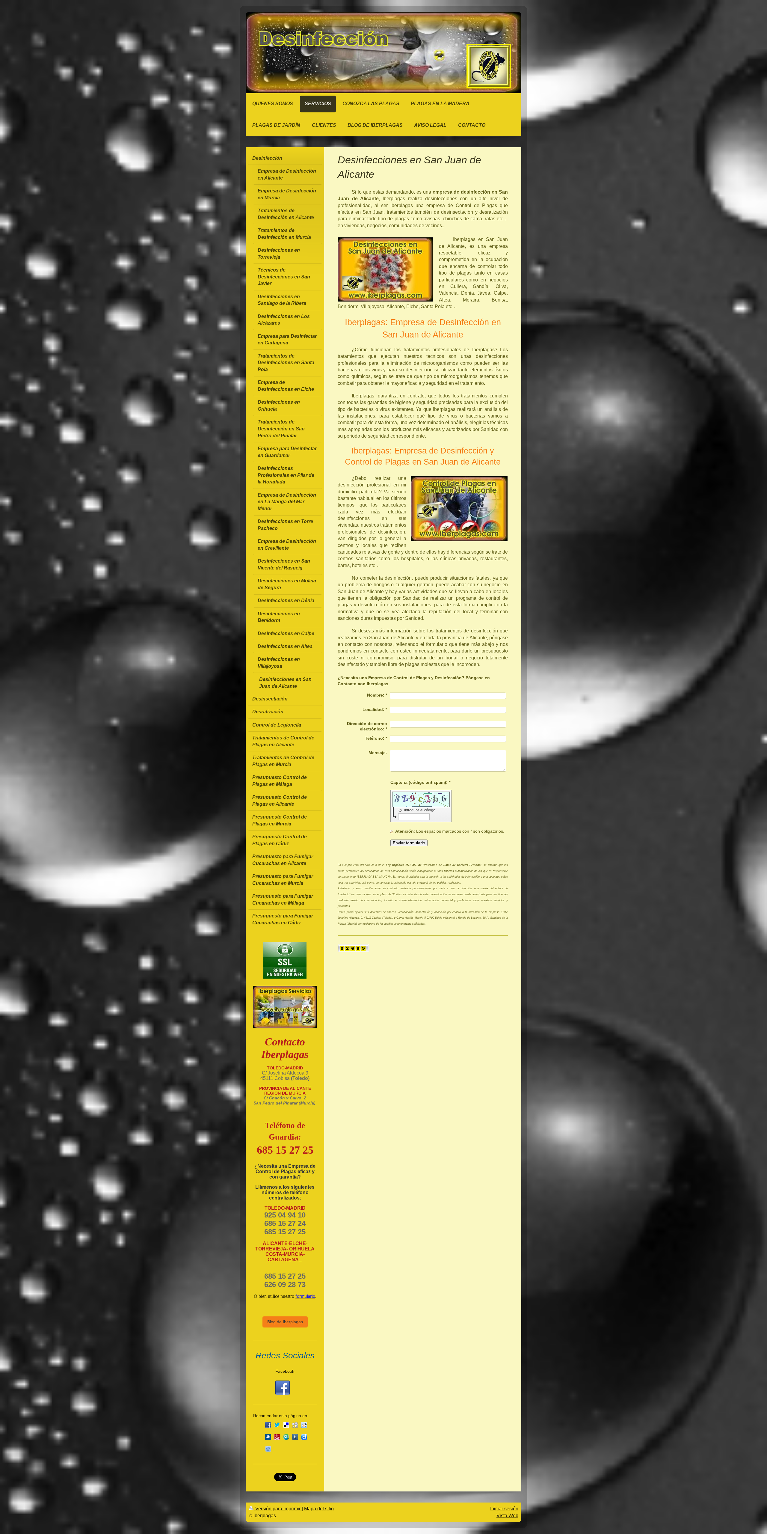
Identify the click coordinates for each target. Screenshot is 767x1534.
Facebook (284, 1371)
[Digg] (295, 1425)
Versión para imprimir (278, 1508)
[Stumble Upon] (286, 1437)
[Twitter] (277, 1425)
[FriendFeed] (268, 1449)
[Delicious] (286, 1425)
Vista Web (507, 1515)
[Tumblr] (295, 1437)
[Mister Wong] (277, 1437)
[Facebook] (268, 1425)
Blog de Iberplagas (285, 1321)
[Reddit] (304, 1425)
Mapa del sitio (319, 1508)
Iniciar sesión (504, 1508)
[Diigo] (304, 1437)
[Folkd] (268, 1437)
